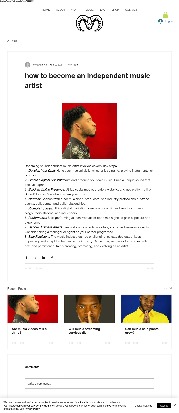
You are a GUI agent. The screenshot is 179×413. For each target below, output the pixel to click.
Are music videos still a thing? (29, 330)
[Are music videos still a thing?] (33, 309)
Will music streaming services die (84, 330)
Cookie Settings (143, 405)
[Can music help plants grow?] (146, 309)
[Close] (175, 405)
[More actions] (152, 65)
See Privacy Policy (29, 408)
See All (168, 288)
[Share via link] (52, 257)
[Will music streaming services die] (89, 309)
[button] (165, 15)
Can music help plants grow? (142, 330)
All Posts (12, 40)
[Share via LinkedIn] (43, 257)
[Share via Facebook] (26, 257)
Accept (164, 405)
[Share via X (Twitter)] (35, 257)
